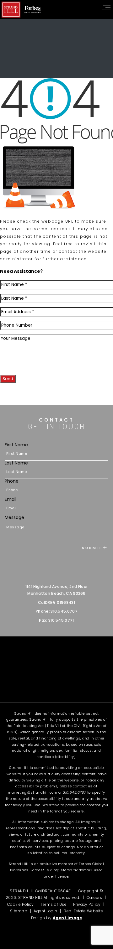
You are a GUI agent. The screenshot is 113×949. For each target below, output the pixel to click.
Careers (94, 897)
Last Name (16, 463)
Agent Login (45, 911)
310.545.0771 (61, 620)
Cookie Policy (20, 904)
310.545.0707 (64, 611)
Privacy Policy (87, 904)
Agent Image (67, 917)
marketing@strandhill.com (32, 792)
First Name (16, 445)
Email (10, 499)
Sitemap (18, 911)
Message (14, 517)
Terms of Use (53, 904)
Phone (12, 481)
